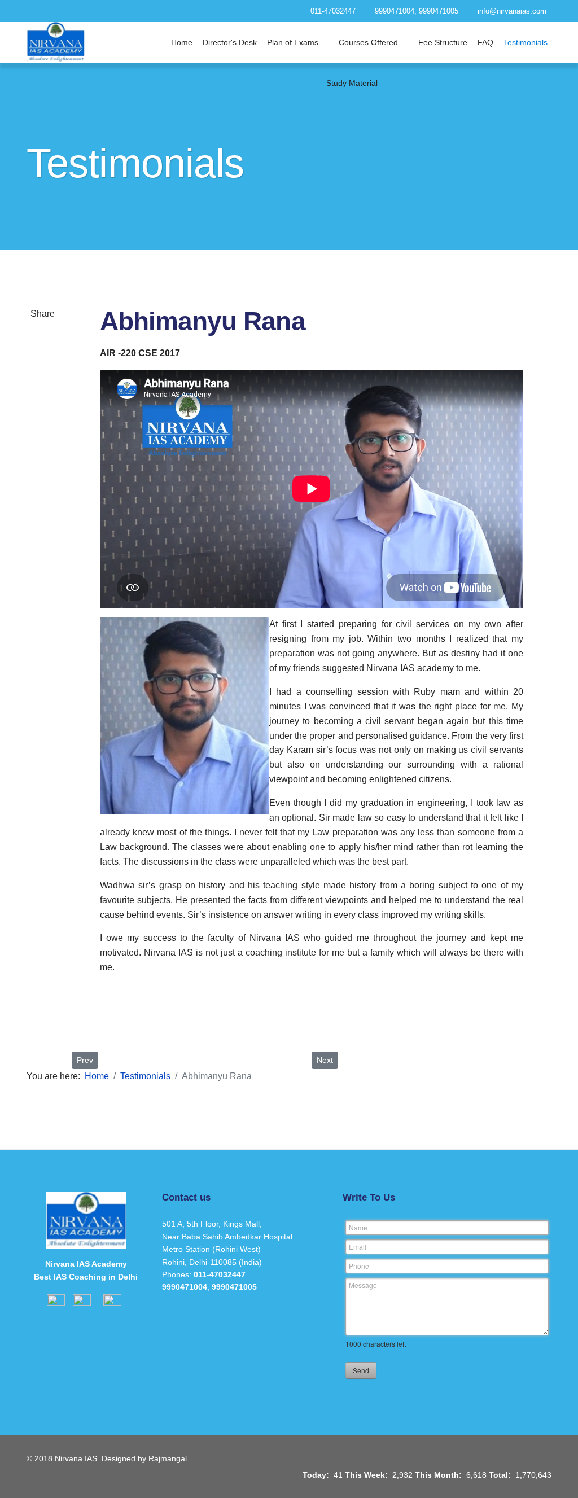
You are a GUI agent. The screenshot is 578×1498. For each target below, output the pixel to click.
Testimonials (525, 42)
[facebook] (133, 10)
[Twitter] (42, 376)
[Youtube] (174, 10)
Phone (359, 1266)
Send (361, 1370)
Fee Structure (442, 42)
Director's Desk (230, 42)
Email (357, 1246)
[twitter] (154, 10)
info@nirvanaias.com (512, 11)
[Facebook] (42, 346)
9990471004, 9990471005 (416, 11)
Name (358, 1227)
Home (181, 42)
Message (363, 1285)
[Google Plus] (42, 407)
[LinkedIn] (42, 438)
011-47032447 (333, 11)
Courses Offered (368, 42)
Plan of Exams (292, 42)
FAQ (485, 42)
